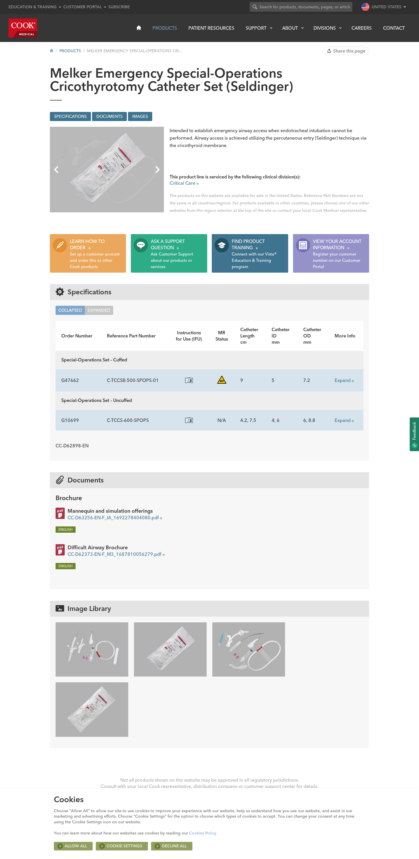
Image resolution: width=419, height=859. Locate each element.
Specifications (70, 116)
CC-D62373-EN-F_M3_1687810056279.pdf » (116, 554)
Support (256, 28)
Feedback (414, 431)
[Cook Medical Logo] (23, 28)
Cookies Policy (202, 833)
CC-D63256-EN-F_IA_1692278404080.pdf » (115, 517)
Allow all (76, 845)
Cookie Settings (124, 845)
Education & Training (33, 6)
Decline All (174, 845)
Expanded (99, 310)
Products (164, 28)
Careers (361, 28)
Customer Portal (82, 6)
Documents (109, 116)
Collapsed (70, 310)
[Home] (139, 27)
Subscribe (119, 6)
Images (140, 116)
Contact (394, 28)
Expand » (344, 380)
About (290, 28)
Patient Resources (211, 28)
